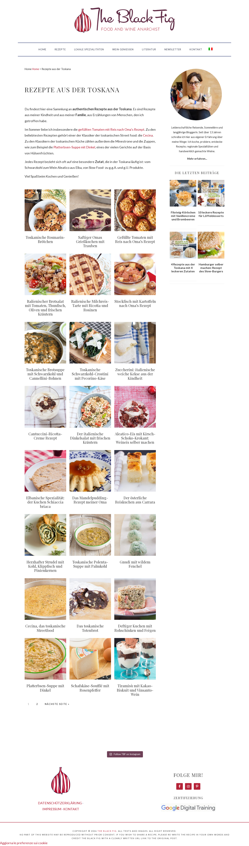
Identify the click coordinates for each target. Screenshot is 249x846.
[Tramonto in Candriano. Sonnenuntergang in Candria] (145, 736)
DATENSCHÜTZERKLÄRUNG (60, 803)
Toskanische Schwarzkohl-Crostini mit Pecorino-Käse (90, 374)
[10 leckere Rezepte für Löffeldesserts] (211, 193)
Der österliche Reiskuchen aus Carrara (135, 499)
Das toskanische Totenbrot (90, 628)
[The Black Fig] (124, 37)
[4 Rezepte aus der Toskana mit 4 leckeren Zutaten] (183, 245)
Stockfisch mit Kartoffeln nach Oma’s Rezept (135, 303)
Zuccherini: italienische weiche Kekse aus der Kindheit (135, 374)
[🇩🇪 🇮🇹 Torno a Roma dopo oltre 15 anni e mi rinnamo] (228, 736)
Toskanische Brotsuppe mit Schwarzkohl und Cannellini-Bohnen (45, 374)
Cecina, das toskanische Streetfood (45, 628)
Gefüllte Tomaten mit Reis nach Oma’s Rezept (135, 239)
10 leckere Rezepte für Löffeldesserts (211, 214)
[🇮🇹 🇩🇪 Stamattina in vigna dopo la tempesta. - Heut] (103, 736)
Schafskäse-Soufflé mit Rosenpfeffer (90, 687)
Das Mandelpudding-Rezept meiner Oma (90, 499)
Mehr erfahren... (197, 158)
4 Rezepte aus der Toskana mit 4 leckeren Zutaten (183, 267)
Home (35, 69)
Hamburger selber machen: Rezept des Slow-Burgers (211, 267)
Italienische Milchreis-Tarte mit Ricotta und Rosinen (90, 305)
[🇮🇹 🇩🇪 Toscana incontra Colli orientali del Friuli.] (186, 736)
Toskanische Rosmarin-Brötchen (45, 239)
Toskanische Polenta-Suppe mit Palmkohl (90, 564)
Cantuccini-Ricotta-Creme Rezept (45, 435)
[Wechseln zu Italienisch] (210, 49)
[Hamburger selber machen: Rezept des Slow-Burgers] (211, 245)
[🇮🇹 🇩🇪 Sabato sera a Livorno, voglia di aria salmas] (62, 736)
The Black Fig (107, 831)
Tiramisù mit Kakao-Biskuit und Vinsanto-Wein (135, 690)
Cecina (148, 135)
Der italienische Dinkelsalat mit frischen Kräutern (90, 438)
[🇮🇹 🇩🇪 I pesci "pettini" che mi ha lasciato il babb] (20, 736)
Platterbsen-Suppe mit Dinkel (74, 147)
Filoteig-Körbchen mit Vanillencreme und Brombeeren (183, 216)
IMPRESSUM (51, 809)
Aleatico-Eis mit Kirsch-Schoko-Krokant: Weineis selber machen (135, 438)
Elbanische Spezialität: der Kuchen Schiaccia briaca (45, 502)
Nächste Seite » (57, 704)
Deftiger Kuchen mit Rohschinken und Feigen (135, 628)
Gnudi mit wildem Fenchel (135, 564)
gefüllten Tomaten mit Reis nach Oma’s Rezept (111, 129)
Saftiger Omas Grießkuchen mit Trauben (90, 241)
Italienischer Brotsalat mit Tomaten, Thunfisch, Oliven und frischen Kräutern (45, 307)
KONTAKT (71, 809)
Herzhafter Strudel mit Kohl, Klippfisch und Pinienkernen (45, 566)
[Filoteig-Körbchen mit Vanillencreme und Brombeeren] (183, 193)
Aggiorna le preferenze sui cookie (24, 843)
